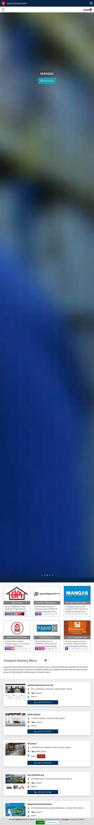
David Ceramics (33, 714)
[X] (83, 648)
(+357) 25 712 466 (43, 792)
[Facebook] (66, 648)
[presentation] (4, 296)
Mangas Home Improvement (39, 804)
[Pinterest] (79, 648)
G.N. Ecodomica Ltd (35, 775)
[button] (42, 575)
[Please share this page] (46, 660)
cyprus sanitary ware (17, 3)
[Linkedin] (73, 648)
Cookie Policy (52, 822)
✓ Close (40, 822)
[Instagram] (69, 648)
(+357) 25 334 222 (43, 702)
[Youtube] (76, 648)
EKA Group (31, 743)
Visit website (48, 81)
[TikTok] (86, 648)
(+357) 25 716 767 (43, 731)
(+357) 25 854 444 (43, 763)
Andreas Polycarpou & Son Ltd (40, 685)
